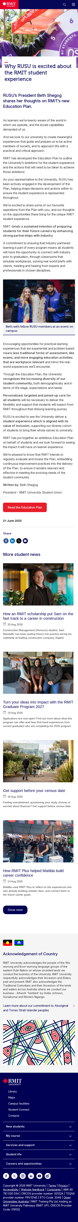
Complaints (54, 1189)
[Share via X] (19, 540)
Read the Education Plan (25, 507)
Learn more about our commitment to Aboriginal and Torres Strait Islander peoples (35, 1008)
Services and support (20, 1145)
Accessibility (11, 1189)
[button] (64, 4)
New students (15, 1126)
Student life (14, 1154)
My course (13, 1135)
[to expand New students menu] (70, 1126)
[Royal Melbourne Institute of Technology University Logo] (9, 4)
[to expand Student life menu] (70, 1154)
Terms (52, 1185)
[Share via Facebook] (6, 540)
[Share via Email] (25, 540)
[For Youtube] (39, 1175)
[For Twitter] (14, 1175)
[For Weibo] (48, 1175)
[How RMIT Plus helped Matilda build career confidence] (38, 841)
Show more (15, 909)
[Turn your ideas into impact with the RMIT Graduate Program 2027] (38, 673)
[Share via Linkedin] (12, 540)
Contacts (13, 1115)
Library (12, 1091)
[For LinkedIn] (31, 1175)
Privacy (63, 1185)
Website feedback (32, 1189)
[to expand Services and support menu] (70, 1145)
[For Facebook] (6, 1175)
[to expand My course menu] (70, 1136)
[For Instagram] (23, 1175)
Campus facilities (18, 1103)
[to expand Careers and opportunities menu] (70, 1164)
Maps (11, 1097)
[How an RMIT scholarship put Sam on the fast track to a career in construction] (38, 584)
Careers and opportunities (24, 1163)
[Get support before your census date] (38, 761)
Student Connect (18, 1109)
